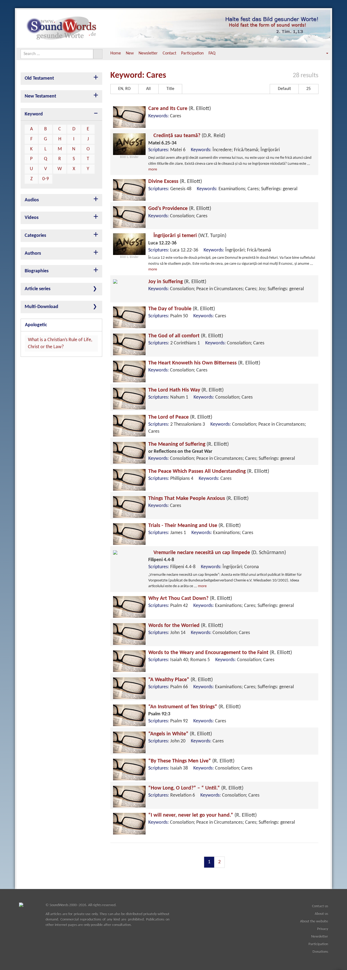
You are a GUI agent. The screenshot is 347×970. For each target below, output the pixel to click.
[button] (323, 53)
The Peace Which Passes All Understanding (208, 471)
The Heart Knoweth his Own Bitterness (204, 363)
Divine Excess (175, 181)
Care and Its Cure (179, 108)
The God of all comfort (185, 336)
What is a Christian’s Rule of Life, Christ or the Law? (60, 343)
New (130, 53)
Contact (169, 53)
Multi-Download (41, 306)
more (152, 169)
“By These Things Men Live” (191, 761)
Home (115, 53)
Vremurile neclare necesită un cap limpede (219, 552)
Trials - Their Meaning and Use (194, 525)
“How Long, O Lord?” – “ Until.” (195, 788)
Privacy (322, 929)
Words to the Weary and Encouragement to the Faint (220, 652)
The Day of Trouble (181, 309)
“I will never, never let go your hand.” (202, 815)
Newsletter (148, 53)
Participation (192, 53)
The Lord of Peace (180, 417)
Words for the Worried (185, 625)
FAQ (212, 53)
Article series (37, 289)
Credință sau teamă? (188, 135)
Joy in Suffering (177, 281)
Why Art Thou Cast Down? (190, 598)
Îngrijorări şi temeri (189, 235)
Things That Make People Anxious (198, 498)
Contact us (320, 906)
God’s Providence (179, 208)
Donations (320, 952)
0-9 (45, 179)
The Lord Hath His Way (186, 390)
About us (321, 914)
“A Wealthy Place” (180, 680)
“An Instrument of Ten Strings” (194, 707)
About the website (314, 921)
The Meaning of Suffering (188, 444)
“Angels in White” (180, 734)
